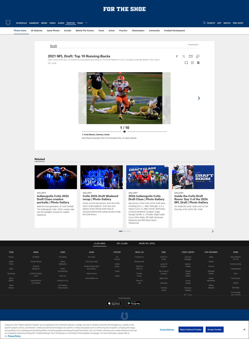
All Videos (63, 257)
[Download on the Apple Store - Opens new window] (114, 303)
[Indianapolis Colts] (124, 317)
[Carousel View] (186, 63)
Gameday (163, 283)
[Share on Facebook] (177, 58)
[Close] (244, 329)
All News (36, 257)
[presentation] (213, 231)
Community (235, 278)
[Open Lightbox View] (124, 107)
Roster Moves (36, 261)
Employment (139, 261)
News (35, 252)
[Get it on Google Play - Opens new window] (133, 304)
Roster (11, 257)
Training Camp (235, 264)
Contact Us (139, 257)
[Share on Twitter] (184, 58)
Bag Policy (164, 278)
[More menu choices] (86, 23)
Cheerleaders (236, 269)
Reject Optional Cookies (191, 329)
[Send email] (190, 58)
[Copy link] (197, 56)
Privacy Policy (14, 336)
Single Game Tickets (188, 273)
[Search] (204, 23)
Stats (11, 269)
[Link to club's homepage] (8, 22)
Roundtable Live (91, 278)
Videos (211, 261)
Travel (117, 271)
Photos (117, 252)
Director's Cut (62, 280)
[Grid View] (192, 63)
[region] (124, 330)
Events (235, 283)
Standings (11, 273)
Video (62, 252)
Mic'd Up (63, 276)
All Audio (91, 257)
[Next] (199, 98)
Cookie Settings (167, 329)
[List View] (198, 63)
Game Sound (91, 273)
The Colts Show (91, 261)
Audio (91, 252)
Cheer (117, 276)
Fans (235, 273)
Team (11, 252)
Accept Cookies (215, 329)
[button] (121, 231)
